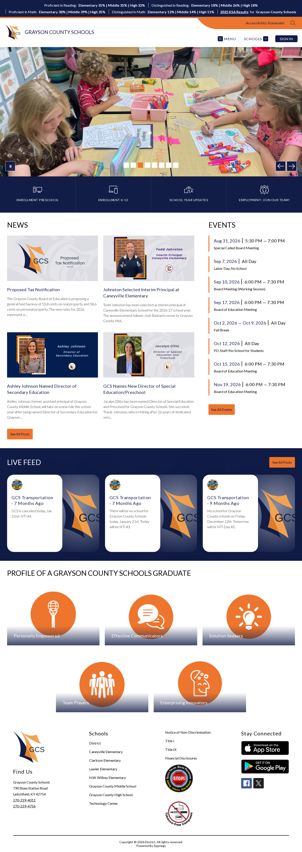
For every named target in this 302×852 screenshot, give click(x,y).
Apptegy (160, 846)
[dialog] (53, 614)
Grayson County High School (111, 795)
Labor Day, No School (230, 268)
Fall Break (221, 330)
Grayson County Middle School (112, 786)
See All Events (221, 409)
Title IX (170, 749)
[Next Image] (292, 166)
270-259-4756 (24, 806)
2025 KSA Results (234, 12)
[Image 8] (175, 165)
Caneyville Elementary (106, 752)
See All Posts (20, 434)
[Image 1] (126, 165)
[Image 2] (133, 165)
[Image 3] (140, 165)
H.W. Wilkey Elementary (107, 777)
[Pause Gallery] (10, 166)
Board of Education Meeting (235, 309)
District (95, 743)
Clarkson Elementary (105, 760)
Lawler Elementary (103, 769)
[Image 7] (168, 165)
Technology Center (103, 803)
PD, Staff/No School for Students (239, 350)
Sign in (286, 39)
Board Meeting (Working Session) (239, 289)
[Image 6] (161, 165)
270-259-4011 (24, 800)
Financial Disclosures (181, 758)
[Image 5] (154, 165)
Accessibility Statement (265, 23)
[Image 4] (147, 165)
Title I (169, 741)
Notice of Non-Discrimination (188, 732)
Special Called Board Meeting (236, 248)
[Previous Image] (281, 166)
